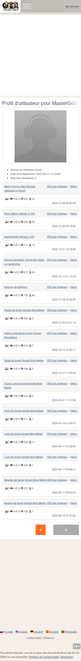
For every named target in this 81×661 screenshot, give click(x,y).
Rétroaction (66, 657)
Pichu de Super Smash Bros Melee (24, 410)
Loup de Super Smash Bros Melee (23, 456)
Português (71, 631)
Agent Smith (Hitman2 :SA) (19, 236)
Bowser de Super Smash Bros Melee (25, 503)
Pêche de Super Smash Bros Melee (24, 310)
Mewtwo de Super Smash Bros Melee (25, 480)
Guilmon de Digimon (15, 287)
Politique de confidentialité (44, 657)
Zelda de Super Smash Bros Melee (24, 360)
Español (54, 631)
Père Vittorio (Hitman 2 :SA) (19, 213)
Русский (8, 631)
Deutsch (38, 631)
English (23, 631)
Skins (74, 186)
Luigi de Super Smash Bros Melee (23, 433)
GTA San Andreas (57, 186)
